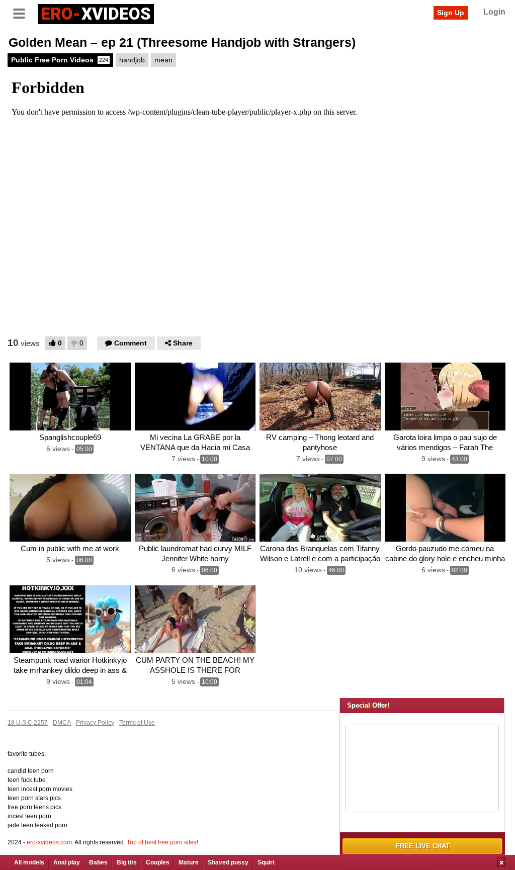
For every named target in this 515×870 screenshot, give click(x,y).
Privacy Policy (95, 722)
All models (29, 862)
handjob (132, 60)
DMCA (62, 722)
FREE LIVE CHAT (423, 846)
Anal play (66, 862)
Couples (157, 862)
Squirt (266, 862)
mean (163, 60)
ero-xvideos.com (49, 842)
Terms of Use (137, 722)
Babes (98, 862)
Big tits (127, 862)
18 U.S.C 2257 (28, 722)
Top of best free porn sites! (162, 842)
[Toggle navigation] (23, 13)
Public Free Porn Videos (59, 60)
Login (494, 12)
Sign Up (450, 13)
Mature (189, 862)
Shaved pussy (228, 862)
